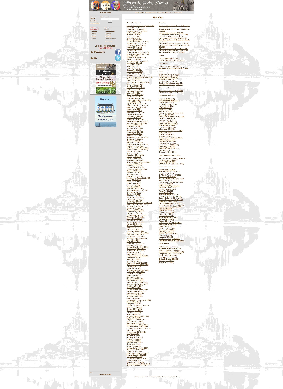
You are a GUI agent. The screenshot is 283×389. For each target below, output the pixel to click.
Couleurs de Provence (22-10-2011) (171, 36)
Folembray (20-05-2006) (167, 143)
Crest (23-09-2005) (133, 277)
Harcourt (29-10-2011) (134, 70)
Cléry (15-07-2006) (165, 226)
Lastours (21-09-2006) (134, 213)
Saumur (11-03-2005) (134, 351)
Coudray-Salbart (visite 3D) (168, 81)
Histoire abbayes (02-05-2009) (169, 186)
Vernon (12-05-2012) (134, 59)
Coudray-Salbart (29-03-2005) (137, 327)
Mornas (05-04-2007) (134, 196)
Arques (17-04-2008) (134, 157)
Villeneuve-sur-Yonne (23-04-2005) (139, 300)
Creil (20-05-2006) (133, 229)
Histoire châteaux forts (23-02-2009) (171, 60)
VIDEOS (142, 12)
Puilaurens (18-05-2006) (135, 231)
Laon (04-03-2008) (165, 209)
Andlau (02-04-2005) (134, 318)
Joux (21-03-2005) (133, 334)
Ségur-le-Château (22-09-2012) (138, 54)
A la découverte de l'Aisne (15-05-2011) (173, 38)
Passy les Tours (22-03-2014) (137, 31)
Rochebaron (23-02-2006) (136, 250)
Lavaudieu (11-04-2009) (167, 187)
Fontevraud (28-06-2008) (168, 201)
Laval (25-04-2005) (133, 298)
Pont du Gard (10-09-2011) (168, 246)
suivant (109, 12)
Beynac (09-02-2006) (134, 252)
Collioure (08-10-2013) (134, 40)
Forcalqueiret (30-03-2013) (136, 45)
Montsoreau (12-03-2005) (136, 350)
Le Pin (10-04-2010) (134, 102)
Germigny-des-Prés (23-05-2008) (170, 203)
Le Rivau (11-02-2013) (134, 49)
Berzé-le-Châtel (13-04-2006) (137, 238)
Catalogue (94, 36)
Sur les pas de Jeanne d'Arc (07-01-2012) (173, 35)
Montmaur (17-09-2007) (167, 120)
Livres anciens (109, 41)
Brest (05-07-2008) (133, 153)
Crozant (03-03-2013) (134, 47)
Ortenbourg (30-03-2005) (135, 323)
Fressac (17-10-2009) (134, 111)
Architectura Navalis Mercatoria (170, 66)
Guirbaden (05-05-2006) (135, 235)
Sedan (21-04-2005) (134, 302)
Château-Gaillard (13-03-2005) (137, 348)
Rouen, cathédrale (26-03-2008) (170, 207)
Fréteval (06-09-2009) (134, 114)
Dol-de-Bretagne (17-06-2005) (169, 239)
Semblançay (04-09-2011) (136, 75)
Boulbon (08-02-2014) (134, 33)
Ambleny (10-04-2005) (134, 307)
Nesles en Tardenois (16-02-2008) (139, 162)
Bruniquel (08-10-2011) (135, 72)
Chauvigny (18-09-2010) (135, 95)
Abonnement (108, 33)
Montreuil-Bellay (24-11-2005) (137, 263)
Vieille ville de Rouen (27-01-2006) (171, 92)
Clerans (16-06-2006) (134, 224)
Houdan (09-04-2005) (134, 309)
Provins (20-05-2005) (134, 288)
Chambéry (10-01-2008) (135, 167)
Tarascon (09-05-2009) (135, 125)
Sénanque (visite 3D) (166, 79)
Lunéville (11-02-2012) (167, 99)
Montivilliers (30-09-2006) (168, 224)
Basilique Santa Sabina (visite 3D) (171, 83)
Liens (171, 12)
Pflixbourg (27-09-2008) (135, 142)
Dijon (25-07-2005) (165, 235)
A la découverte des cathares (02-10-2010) (174, 49)
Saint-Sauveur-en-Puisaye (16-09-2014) (141, 26)
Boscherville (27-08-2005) (168, 233)
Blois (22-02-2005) (165, 150)
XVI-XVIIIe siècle (94, 23)
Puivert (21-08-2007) (134, 185)
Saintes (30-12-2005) (166, 262)
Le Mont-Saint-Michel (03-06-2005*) (171, 240)
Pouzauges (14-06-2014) (135, 27)
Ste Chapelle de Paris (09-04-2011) (171, 178)
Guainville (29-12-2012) (135, 50)
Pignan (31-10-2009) (134, 109)
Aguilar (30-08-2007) (134, 183)
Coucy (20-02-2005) (134, 360)
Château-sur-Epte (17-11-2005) (138, 265)
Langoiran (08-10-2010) (135, 91)
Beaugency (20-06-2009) (135, 119)
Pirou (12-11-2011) (133, 68)
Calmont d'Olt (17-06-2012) (136, 58)
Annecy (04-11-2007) (134, 180)
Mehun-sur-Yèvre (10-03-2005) (138, 353)
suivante (109, 374)
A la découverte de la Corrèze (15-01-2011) (174, 43)
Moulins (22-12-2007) (134, 171)
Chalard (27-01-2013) (166, 173)
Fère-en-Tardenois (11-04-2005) (138, 305)
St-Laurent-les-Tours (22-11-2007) (139, 178)
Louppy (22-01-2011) (166, 102)
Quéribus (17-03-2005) (135, 343)
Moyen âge (93, 20)
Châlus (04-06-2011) (134, 79)
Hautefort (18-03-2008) (167, 118)
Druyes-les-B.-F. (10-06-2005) (137, 284)
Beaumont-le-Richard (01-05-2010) (139, 100)
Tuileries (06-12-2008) (167, 115)
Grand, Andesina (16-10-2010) (169, 250)
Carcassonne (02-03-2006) (136, 249)
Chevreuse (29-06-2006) (135, 222)
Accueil (137, 12)
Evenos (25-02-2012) (134, 65)
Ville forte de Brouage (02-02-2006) (171, 164)
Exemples (94, 33)
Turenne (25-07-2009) (134, 118)
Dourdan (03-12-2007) (134, 174)
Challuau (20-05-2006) (167, 136)
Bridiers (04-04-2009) (134, 127)
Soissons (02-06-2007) (167, 216)
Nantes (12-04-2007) (134, 194)
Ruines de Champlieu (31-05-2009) (171, 252)
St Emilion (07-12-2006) (135, 206)
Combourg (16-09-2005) (135, 279)
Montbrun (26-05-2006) (135, 226)
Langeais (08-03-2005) (135, 357)
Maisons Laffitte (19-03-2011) (169, 101)
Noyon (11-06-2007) (166, 214)
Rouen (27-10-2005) (134, 268)
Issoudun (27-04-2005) (135, 297)
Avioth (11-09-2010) (166, 180)
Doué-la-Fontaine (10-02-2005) (138, 366)
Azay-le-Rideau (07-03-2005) (169, 148)
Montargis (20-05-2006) (135, 227)
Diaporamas (108, 36)
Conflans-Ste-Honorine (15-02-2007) (139, 203)
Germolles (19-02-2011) (135, 84)
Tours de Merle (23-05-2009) (137, 123)
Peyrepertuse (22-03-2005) (136, 332)
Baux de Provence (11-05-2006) (138, 233)
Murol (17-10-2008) (133, 141)
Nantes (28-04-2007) (166, 219)
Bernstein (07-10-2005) (135, 273)
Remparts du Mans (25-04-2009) (170, 254)
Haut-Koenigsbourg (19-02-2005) (138, 364)
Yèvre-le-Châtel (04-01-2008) (137, 169)
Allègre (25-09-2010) (134, 93)
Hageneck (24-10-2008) (135, 139)
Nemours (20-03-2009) (135, 128)
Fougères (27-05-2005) (135, 286)
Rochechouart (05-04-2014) (136, 29)
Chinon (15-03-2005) (134, 346)
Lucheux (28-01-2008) (134, 166)
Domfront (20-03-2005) (135, 337)
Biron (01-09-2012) (133, 56)
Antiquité (92, 18)
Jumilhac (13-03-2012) (134, 63)
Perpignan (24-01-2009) (135, 132)
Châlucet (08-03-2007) (134, 201)
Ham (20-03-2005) (133, 335)
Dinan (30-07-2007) (133, 187)
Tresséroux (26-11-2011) (167, 177)
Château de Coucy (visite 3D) (169, 74)
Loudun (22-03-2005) (134, 330)
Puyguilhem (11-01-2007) (168, 122)
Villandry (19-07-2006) (167, 129)
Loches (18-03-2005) (134, 341)
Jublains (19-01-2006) (166, 261)
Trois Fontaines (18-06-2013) (169, 171)
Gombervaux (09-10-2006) (136, 212)
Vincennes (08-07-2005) (135, 281)
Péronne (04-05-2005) (134, 295)
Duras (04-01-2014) (134, 35)
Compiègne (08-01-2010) (168, 104)
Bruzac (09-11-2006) (134, 208)
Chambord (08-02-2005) (167, 152)
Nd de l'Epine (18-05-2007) (168, 217)
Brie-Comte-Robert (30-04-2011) (138, 82)
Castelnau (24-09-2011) (135, 73)
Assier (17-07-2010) (166, 109)
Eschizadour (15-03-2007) (136, 199)
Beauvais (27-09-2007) (167, 212)
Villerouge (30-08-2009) (135, 116)
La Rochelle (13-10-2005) (136, 272)
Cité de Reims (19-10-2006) (169, 259)
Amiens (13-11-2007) (166, 210)
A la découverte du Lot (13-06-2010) (171, 52)
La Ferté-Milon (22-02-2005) (137, 358)
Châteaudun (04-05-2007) (136, 192)
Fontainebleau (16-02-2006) (169, 145)
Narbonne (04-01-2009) (167, 189)
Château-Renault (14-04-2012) (137, 61)
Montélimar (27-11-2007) (135, 176)
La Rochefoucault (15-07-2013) (138, 42)
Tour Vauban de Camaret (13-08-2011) (172, 158)
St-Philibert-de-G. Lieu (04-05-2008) (171, 205)
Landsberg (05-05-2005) (135, 293)
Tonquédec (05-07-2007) (135, 189)
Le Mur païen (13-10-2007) (168, 257)
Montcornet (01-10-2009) (135, 112)
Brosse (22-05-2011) (134, 81)
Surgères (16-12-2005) (167, 228)
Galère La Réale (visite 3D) (168, 78)
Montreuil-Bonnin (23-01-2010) (137, 105)
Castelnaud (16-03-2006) (135, 243)
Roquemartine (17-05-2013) (136, 43)
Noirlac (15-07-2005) (166, 237)
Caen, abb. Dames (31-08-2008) (170, 198)
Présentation (94, 31)
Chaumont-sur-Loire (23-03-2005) (138, 328)
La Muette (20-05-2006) (167, 141)
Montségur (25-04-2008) (135, 155)
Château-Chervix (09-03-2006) (137, 247)
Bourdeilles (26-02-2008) (135, 160)
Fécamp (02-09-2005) (166, 232)
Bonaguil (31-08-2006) (134, 219)
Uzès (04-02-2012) (133, 66)
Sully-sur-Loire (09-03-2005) (136, 355)
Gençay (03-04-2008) (134, 158)
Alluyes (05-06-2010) (134, 96)
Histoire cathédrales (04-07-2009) (171, 182)
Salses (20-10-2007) (134, 181)
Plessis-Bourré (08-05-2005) (136, 291)
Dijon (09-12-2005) (133, 259)
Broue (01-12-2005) (134, 261)
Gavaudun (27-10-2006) (135, 210)
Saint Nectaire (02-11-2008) (168, 194)
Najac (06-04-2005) (133, 314)
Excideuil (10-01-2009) (134, 134)
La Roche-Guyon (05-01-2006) (137, 256)
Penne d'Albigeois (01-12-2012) (138, 52)
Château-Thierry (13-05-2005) (137, 289)
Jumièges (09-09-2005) (167, 230)
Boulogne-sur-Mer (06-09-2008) (138, 148)
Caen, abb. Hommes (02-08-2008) (171, 200)
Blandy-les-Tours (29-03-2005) (137, 325)
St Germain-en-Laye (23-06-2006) (171, 131)
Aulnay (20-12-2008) (166, 191)
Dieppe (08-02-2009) (134, 130)
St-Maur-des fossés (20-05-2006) (170, 138)
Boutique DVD (160, 12)
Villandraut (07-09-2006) (135, 217)
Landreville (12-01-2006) (135, 254)
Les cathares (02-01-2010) (168, 58)
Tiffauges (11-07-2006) (135, 220)
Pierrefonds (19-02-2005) (135, 362)
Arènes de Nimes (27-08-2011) (170, 248)
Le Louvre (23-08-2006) (167, 127)
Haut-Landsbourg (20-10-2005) (138, 270)
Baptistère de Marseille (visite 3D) (171, 85)
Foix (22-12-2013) (133, 36)
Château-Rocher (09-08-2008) (137, 150)
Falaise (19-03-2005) (134, 339)
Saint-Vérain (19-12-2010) (136, 88)
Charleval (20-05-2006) (167, 140)
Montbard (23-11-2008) (135, 135)
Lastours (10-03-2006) (134, 245)
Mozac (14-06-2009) (166, 184)
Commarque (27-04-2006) (136, 236)
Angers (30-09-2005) (134, 275)
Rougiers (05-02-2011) (134, 86)
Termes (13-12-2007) (134, 173)
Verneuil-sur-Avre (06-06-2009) (137, 121)
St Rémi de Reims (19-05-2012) (170, 175)
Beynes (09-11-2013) (134, 38)
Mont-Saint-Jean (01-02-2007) (137, 204)
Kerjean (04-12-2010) (166, 106)
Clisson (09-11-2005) (134, 266)
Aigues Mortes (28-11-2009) (136, 107)
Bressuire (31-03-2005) (135, 321)
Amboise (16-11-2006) (167, 125)
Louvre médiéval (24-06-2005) (137, 282)
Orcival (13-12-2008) (166, 193)
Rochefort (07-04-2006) (167, 162)
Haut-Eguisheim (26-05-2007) (137, 190)
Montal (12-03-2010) (166, 111)
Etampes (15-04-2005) (134, 304)
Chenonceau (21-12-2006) (168, 124)
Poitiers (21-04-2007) (166, 221)
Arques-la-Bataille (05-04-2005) (138, 316)
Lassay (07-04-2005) (134, 312)
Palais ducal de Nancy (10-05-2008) (171, 116)
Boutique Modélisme (150, 12)
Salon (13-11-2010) (133, 89)
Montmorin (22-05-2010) (135, 98)
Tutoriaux (94, 38)
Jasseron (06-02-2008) (135, 164)
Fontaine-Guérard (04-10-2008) (170, 196)
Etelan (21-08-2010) (166, 108)
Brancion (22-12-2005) (134, 258)
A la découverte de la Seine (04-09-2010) (173, 50)
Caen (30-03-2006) (133, 240)
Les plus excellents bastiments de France (173, 68)
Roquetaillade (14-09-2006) (136, 215)
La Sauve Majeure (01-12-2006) (170, 223)
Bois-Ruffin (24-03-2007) (135, 197)
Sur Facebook (97, 52)
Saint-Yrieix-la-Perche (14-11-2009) (171, 113)
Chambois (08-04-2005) (135, 311)
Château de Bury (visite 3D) (168, 76)
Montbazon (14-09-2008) (135, 146)
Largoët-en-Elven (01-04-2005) (137, 320)
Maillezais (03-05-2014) (167, 170)
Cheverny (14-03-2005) (167, 147)
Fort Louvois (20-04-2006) (168, 160)
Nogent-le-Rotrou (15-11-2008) (137, 137)
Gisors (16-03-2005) (134, 344)
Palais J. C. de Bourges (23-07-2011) (140, 77)
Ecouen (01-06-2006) (166, 134)
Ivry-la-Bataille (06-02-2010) (136, 104)
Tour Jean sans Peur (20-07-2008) (171, 91)
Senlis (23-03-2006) (134, 242)
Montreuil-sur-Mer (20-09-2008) (138, 144)
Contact (167, 12)
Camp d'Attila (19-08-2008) (168, 255)
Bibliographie (178, 12)
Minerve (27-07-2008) (134, 151)
